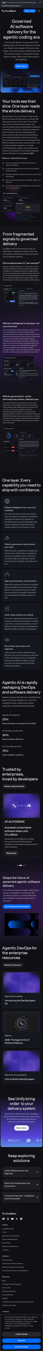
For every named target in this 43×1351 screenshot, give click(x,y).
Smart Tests (6, 1243)
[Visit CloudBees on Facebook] (3, 1219)
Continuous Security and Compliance (15, 1270)
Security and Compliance (11, 1236)
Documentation (7, 1295)
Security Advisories (9, 1291)
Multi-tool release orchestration (13, 1267)
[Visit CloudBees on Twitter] (16, 1219)
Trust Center (6, 1288)
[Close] (40, 1317)
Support (5, 1298)
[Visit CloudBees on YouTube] (12, 1219)
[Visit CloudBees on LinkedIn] (21, 1219)
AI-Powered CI (7, 1260)
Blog (3, 1281)
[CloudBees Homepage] (9, 1213)
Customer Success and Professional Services (18, 1302)
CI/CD (4, 1232)
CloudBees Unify (8, 1229)
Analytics (5, 1250)
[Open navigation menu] (39, 11)
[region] (21, 1332)
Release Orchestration (10, 1246)
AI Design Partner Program (11, 1284)
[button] (17, 865)
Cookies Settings (21, 1334)
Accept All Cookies (21, 1347)
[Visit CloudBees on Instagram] (8, 1219)
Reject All (21, 1341)
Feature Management (10, 1239)
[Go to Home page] (9, 11)
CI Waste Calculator (9, 1305)
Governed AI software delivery (12, 1263)
